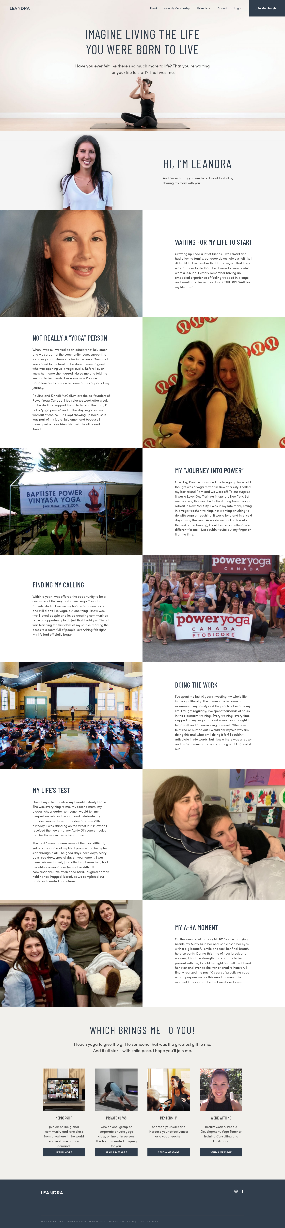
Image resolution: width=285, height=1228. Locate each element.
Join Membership (267, 8)
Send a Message (116, 1152)
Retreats (202, 8)
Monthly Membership (177, 8)
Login (237, 8)
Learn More (64, 1152)
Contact (222, 8)
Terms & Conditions (52, 1222)
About (153, 8)
